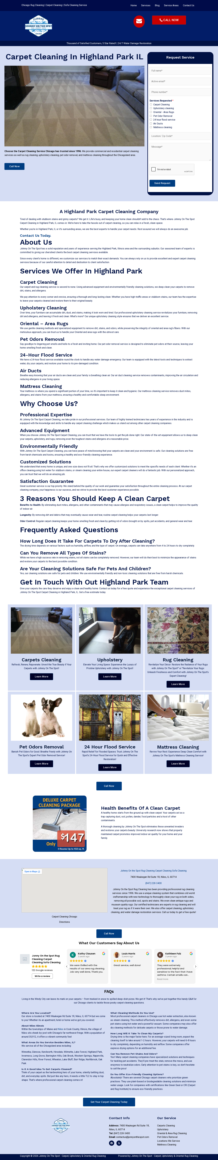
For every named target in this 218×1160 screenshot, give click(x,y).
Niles (60, 1029)
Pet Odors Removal (41, 747)
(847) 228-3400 (119, 1133)
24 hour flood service (164, 119)
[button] (146, 5)
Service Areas (171, 5)
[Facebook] (111, 1143)
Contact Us (188, 5)
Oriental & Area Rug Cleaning (172, 1133)
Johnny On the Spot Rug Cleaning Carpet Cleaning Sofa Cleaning (153, 870)
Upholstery (109, 660)
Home (134, 5)
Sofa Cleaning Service (75, 5)
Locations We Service (168, 1140)
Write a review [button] (42, 976)
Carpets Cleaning (41, 660)
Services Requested (161, 100)
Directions (64, 922)
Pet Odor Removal (162, 116)
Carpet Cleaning (54, 5)
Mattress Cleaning (178, 747)
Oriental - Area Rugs (163, 112)
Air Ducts (158, 123)
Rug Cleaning (178, 660)
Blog (157, 5)
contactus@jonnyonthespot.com (129, 1137)
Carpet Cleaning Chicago (64, 916)
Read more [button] (162, 979)
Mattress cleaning (162, 127)
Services (145, 5)
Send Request (162, 183)
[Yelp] (119, 1143)
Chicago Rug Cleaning (33, 5)
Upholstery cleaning (163, 108)
